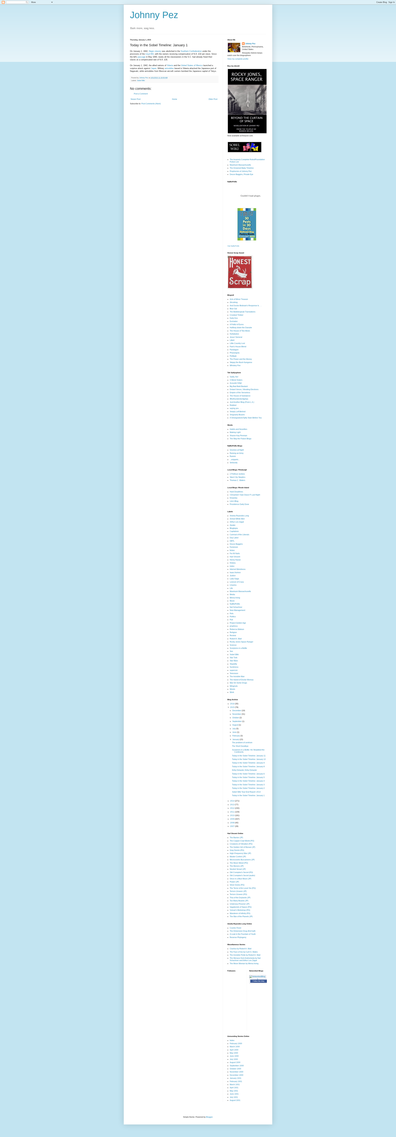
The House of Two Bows (240, 331)
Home (174, 99)
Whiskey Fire (235, 365)
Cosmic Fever (235, 928)
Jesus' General (236, 337)
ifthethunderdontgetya (239, 399)
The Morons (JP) (237, 866)
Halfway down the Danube (241, 327)
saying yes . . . (235, 408)
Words (232, 689)
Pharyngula (234, 353)
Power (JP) (234, 882)
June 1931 (234, 1094)
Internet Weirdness (237, 569)
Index (232, 1040)
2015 (232, 707)
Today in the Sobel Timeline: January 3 (248, 785)
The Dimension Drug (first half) (242, 931)
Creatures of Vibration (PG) (241, 844)
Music (232, 601)
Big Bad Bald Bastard (239, 386)
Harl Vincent (235, 557)
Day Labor (234, 538)
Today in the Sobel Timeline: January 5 (248, 777)
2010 (232, 815)
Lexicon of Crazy (237, 582)
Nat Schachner (236, 607)
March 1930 (235, 1047)
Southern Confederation (191, 51)
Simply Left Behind (237, 412)
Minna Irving (235, 598)
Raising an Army (236, 453)
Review (233, 635)
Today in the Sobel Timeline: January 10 (249, 759)
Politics (233, 617)
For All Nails (235, 553)
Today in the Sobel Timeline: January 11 (249, 756)
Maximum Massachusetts (240, 165)
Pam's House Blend (238, 347)
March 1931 (235, 1084)
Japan (153, 68)
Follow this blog (258, 981)
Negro (151, 51)
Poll (231, 620)
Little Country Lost (237, 343)
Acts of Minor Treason (239, 299)
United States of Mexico (192, 65)
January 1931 (235, 1078)
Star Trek (233, 658)
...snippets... (235, 459)
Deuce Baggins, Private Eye (241, 174)
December (237, 710)
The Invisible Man (237, 676)
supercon (234, 670)
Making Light (235, 432)
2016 (232, 704)
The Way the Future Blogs (240, 439)
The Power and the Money (241, 359)
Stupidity (233, 664)
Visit (233, 246)
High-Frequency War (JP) (240, 853)
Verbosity (233, 463)
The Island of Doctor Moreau (242, 680)
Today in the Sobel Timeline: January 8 (248, 766)
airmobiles (169, 68)
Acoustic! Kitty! (236, 383)
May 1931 (234, 1091)
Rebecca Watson (237, 629)
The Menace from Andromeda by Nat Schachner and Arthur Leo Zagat (245, 959)
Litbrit (232, 340)
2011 (232, 812)
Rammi (233, 456)
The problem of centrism (242, 742)
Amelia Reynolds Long (239, 516)
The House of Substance (240, 396)
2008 (232, 823)
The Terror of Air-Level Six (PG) (243, 888)
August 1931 (235, 1100)
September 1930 (237, 1066)
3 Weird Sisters (236, 380)
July (234, 729)
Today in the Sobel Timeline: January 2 (248, 788)
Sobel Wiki (141, 80)
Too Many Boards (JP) (239, 901)
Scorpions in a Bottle (238, 648)
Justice (233, 576)
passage (141, 57)
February (236, 736)
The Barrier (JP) (236, 838)
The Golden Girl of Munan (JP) (242, 847)
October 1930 (235, 1069)
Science (233, 645)
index (232, 566)
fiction (232, 550)
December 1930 (236, 1075)
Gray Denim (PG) (237, 850)
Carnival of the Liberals (239, 535)
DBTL (232, 541)
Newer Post (135, 99)
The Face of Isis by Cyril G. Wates (244, 952)
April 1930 (234, 1050)
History (233, 563)
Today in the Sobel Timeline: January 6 (248, 774)
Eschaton (234, 321)
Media (232, 594)
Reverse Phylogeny (238, 937)
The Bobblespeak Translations (242, 312)
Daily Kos (234, 318)
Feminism (234, 547)
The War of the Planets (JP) (241, 916)
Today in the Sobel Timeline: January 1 (248, 795)
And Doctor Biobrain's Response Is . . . (246, 306)
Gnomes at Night (237, 450)
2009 (232, 819)
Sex (231, 651)
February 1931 (236, 1081)
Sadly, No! (234, 377)
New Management (237, 610)
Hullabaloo (234, 334)
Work (232, 692)
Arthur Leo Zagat (237, 522)
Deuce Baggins (236, 544)
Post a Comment (141, 94)
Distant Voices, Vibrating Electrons (244, 389)
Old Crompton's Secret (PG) (241, 872)
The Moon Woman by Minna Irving (244, 963)
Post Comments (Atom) (151, 104)
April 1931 (234, 1088)
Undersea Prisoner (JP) (240, 904)
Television (234, 673)
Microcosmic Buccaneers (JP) (242, 860)
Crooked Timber (236, 315)
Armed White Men (237, 519)
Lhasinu (233, 585)
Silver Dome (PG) (237, 885)
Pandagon (234, 350)
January (236, 739)
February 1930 (236, 1043)
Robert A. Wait (236, 639)
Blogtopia (234, 528)
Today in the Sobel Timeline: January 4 (248, 781)
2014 (232, 801)
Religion (233, 632)
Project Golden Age (238, 623)
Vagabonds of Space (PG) (241, 907)
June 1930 (234, 1056)
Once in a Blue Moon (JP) (240, 879)
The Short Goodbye (240, 746)
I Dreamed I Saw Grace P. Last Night (245, 495)
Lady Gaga (234, 579)
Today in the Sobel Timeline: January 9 (248, 763)
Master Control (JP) (238, 857)
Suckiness (234, 667)
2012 (232, 808)
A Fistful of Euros (237, 324)
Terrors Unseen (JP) (238, 891)
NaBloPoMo (235, 604)
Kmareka (233, 498)
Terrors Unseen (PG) (238, 894)
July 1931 (234, 1097)
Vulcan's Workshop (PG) (240, 910)
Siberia (170, 65)
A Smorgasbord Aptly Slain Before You (246, 418)
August (235, 725)
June (234, 732)
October (235, 718)
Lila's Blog (234, 501)
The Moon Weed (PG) (239, 863)
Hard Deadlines (236, 492)
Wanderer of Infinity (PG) (240, 913)
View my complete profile (237, 59)
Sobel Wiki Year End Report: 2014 (246, 792)
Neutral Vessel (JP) (238, 869)
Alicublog (234, 302)
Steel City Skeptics (237, 477)
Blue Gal (233, 309)
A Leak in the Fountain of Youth (243, 934)
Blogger (209, 1117)
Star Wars (234, 661)
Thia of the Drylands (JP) (240, 898)
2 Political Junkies (237, 474)
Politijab (233, 356)
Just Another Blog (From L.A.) (242, 402)
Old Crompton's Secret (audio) (242, 875)
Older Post (213, 99)
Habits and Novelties (238, 429)
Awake (232, 525)
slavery (158, 51)
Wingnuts (234, 686)
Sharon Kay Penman (238, 435)
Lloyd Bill (149, 54)
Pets (231, 613)
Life (231, 588)
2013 (232, 805)
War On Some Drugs (238, 683)
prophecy (234, 626)
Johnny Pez (154, 15)
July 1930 (234, 1059)
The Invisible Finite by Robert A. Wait (245, 955)
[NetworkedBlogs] (258, 979)
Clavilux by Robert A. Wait (240, 949)
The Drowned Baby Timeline (242, 168)
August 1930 (235, 1062)
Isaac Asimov (235, 572)
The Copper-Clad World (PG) (242, 841)
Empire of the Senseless (240, 392)
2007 (232, 826)
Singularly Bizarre (237, 415)
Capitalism (234, 531)
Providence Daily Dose (239, 504)
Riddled (233, 405)
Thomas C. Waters (237, 480)
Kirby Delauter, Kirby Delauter (244, 770)
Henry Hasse (235, 560)
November (237, 714)
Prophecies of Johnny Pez (241, 171)
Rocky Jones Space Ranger (241, 642)
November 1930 (236, 1072)
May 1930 (234, 1053)
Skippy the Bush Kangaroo (241, 362)
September (237, 721)
